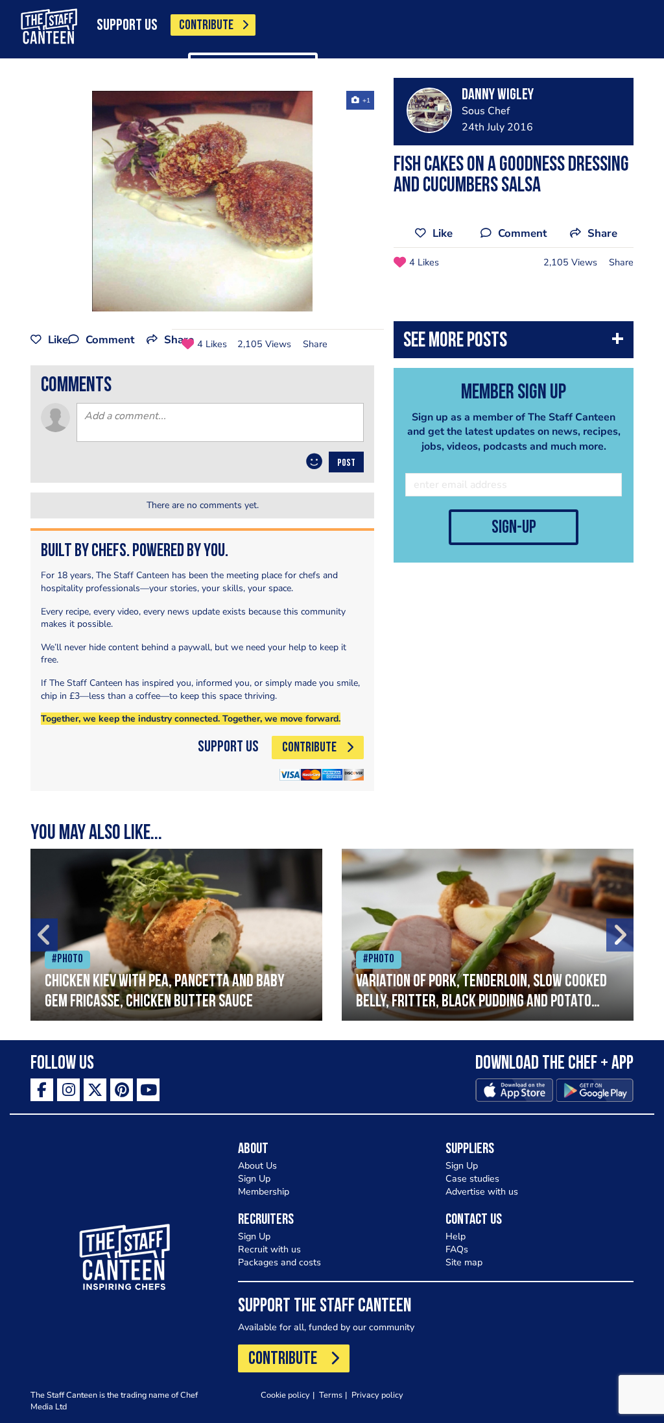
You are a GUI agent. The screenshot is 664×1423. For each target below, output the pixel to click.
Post (346, 463)
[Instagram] (68, 1089)
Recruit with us (269, 1249)
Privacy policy (377, 1394)
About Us (257, 1166)
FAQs (456, 1249)
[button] (513, 343)
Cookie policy (285, 1394)
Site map (463, 1262)
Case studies (472, 1179)
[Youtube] (148, 1089)
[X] (95, 1089)
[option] (202, 201)
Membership (263, 1192)
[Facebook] (41, 1089)
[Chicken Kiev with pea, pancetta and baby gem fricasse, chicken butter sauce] (176, 935)
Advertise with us (481, 1192)
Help (455, 1236)
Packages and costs (279, 1262)
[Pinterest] (121, 1089)
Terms (330, 1394)
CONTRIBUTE (206, 25)
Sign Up (254, 1179)
